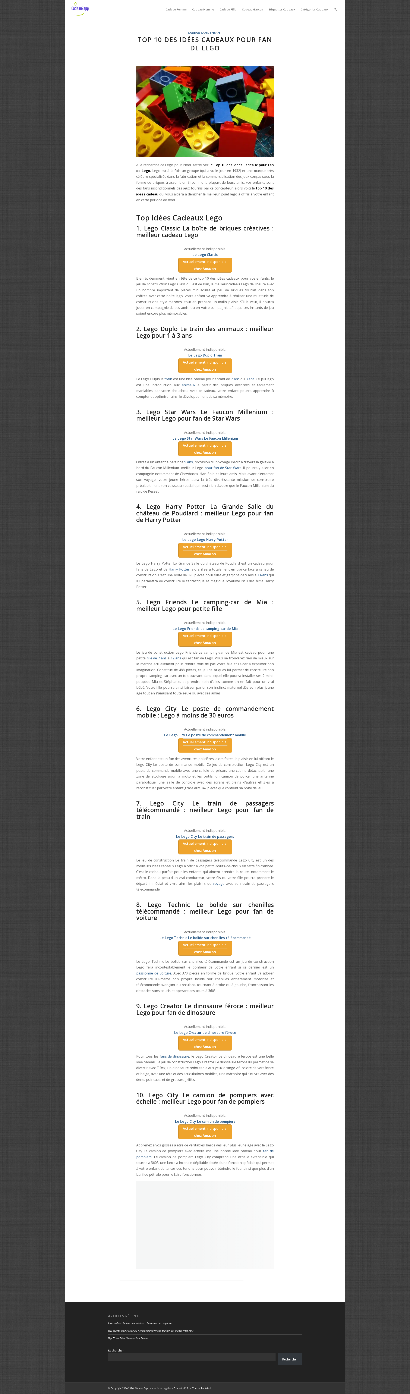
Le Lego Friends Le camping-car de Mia (205, 628)
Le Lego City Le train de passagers (205, 836)
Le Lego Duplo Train (205, 355)
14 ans (263, 575)
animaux (188, 385)
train (168, 379)
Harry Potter (179, 569)
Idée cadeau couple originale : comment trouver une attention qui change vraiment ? (150, 1330)
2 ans (235, 379)
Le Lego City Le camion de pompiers (205, 1121)
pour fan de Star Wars (223, 467)
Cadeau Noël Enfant (205, 33)
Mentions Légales (161, 1388)
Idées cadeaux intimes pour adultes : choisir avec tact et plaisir (140, 1323)
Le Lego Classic (205, 254)
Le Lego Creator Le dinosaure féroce (205, 1032)
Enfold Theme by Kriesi (197, 1388)
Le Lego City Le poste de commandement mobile (205, 735)
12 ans (176, 658)
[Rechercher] (335, 9)
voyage (218, 883)
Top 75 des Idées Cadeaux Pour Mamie (128, 1338)
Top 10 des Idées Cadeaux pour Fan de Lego (205, 43)
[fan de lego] (205, 111)
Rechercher (116, 1350)
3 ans (250, 379)
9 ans (188, 462)
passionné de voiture (153, 973)
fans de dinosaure (174, 1056)
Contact (177, 1388)
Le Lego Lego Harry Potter (205, 539)
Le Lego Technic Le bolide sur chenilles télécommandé (205, 937)
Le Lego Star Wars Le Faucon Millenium (205, 438)
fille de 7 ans (157, 658)
